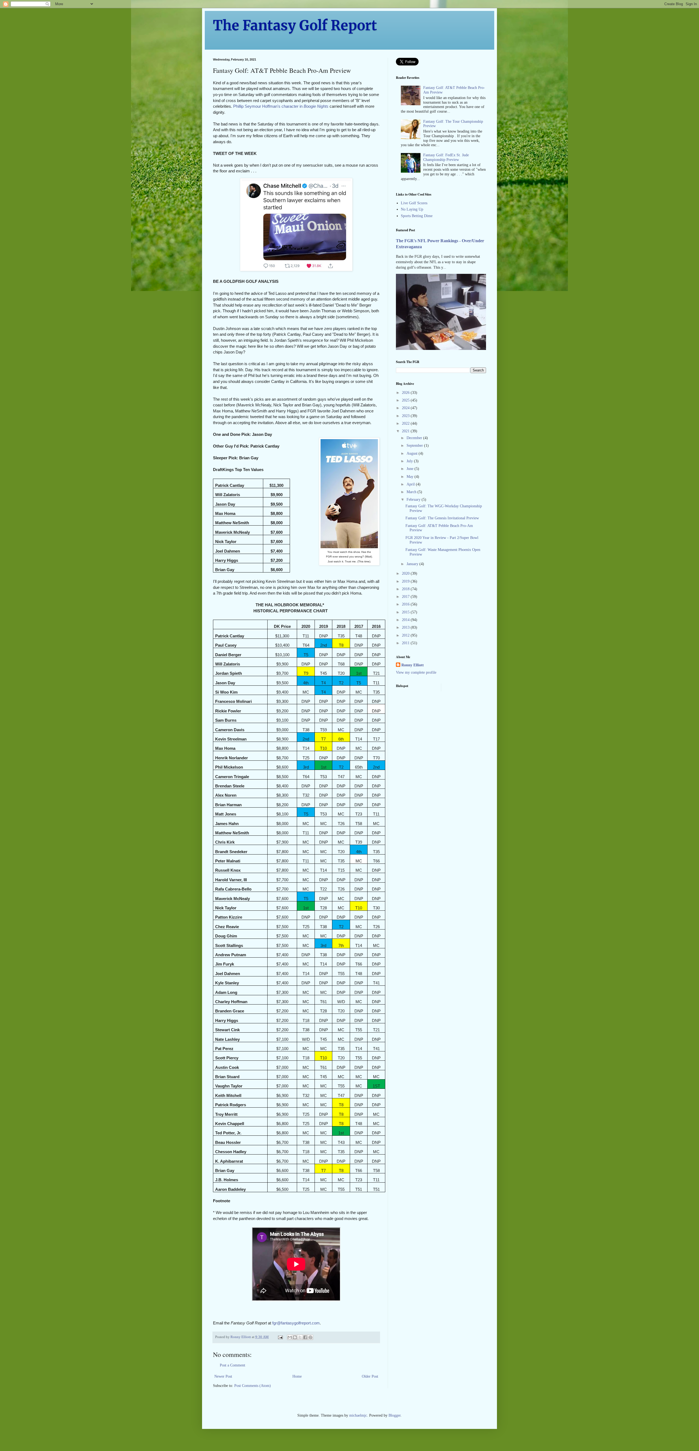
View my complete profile (416, 672)
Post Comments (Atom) (252, 1386)
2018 (406, 589)
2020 (406, 573)
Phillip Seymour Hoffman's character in (280, 106)
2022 (406, 423)
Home (297, 1376)
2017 (406, 597)
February (414, 499)
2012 (406, 635)
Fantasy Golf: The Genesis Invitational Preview (442, 518)
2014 (406, 620)
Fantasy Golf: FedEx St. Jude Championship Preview (446, 157)
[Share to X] (300, 1337)
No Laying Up (412, 209)
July (410, 461)
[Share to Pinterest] (310, 1337)
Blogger (395, 1415)
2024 (406, 408)
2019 (406, 581)
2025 (406, 400)
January (413, 564)
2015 (406, 612)
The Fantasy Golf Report (295, 25)
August (413, 453)
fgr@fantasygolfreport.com (296, 1323)
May (410, 477)
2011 (406, 643)
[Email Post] (280, 1337)
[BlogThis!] (295, 1337)
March (412, 492)
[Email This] (289, 1337)
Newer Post (223, 1376)
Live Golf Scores (414, 203)
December (415, 438)
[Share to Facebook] (305, 1337)
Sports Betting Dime (417, 216)
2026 (406, 393)
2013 (406, 627)
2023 (406, 416)
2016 (406, 604)
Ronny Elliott (412, 665)
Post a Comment (232, 1365)
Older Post (370, 1376)
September (415, 445)
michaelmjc (358, 1415)
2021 (406, 431)
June (410, 469)
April (411, 484)
